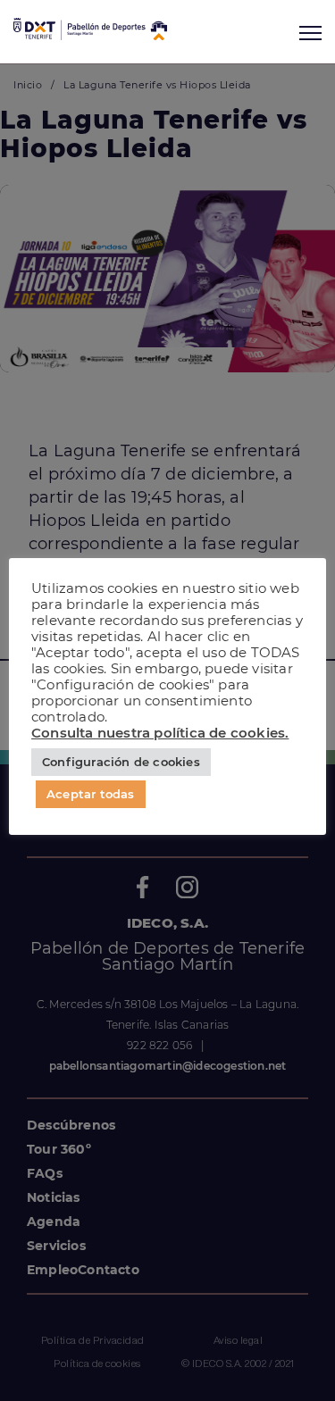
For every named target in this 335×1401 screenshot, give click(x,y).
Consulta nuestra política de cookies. (160, 733)
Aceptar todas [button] (90, 794)
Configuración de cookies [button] (121, 762)
